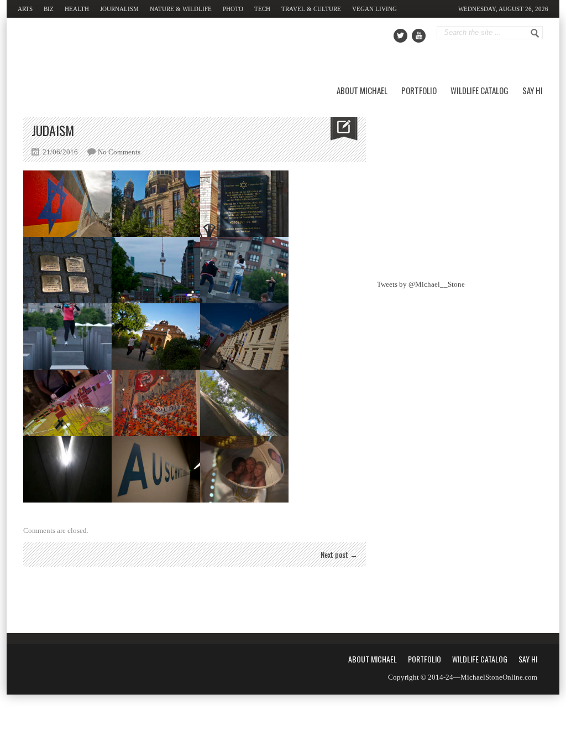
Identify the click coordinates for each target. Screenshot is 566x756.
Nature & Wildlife (181, 9)
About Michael (362, 90)
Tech (262, 9)
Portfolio (419, 90)
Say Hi (532, 90)
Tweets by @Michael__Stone (421, 284)
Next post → (339, 554)
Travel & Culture (311, 9)
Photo (233, 9)
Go (535, 33)
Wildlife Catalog (479, 90)
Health (77, 9)
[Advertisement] (460, 186)
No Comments (119, 152)
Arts (25, 9)
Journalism (119, 9)
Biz (49, 9)
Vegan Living (374, 9)
